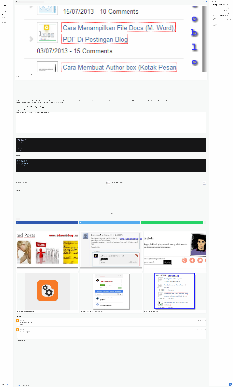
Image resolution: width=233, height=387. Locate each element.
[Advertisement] (111, 89)
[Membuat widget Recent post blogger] (111, 39)
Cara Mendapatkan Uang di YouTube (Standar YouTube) (220, 22)
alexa (214, 12)
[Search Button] (16, 2)
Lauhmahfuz (33, 385)
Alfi (18, 76)
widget (18, 218)
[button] (2, 1)
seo (215, 12)
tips (216, 24)
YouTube (214, 7)
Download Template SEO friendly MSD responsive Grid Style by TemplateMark (220, 16)
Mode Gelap (203, 1)
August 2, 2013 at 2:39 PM (201, 320)
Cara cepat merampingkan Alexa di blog (221, 10)
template (214, 18)
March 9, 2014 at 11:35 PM (201, 329)
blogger (214, 24)
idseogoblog (7, 1)
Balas (22, 324)
